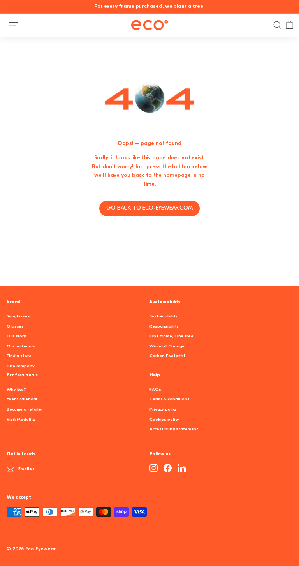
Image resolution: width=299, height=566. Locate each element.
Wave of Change (167, 346)
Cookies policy (164, 420)
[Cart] (289, 25)
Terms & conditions (170, 399)
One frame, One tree (171, 336)
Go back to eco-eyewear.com (149, 208)
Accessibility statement (174, 429)
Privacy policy (163, 409)
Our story (16, 336)
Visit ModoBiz (21, 420)
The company (21, 366)
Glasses (15, 326)
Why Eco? (16, 390)
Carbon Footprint (167, 356)
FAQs (155, 390)
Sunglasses (18, 316)
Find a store (19, 356)
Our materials (21, 346)
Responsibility (164, 326)
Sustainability (164, 316)
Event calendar (22, 399)
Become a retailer (25, 409)
